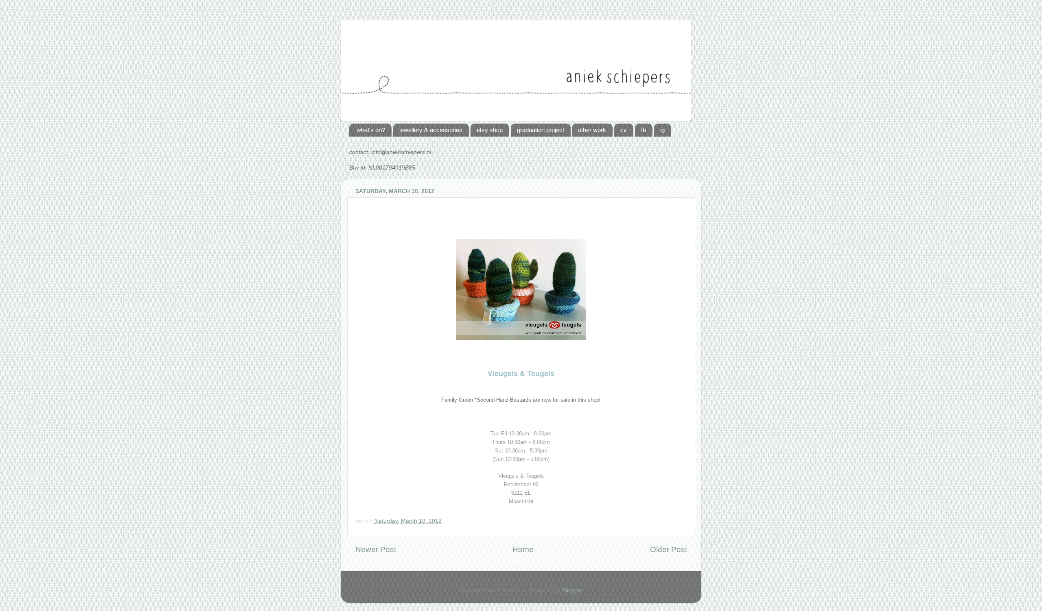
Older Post (668, 549)
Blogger (572, 590)
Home (523, 549)
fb (643, 129)
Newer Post (375, 549)
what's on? (371, 129)
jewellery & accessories (430, 129)
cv (623, 129)
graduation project (540, 129)
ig (662, 129)
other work (592, 129)
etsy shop (490, 129)
